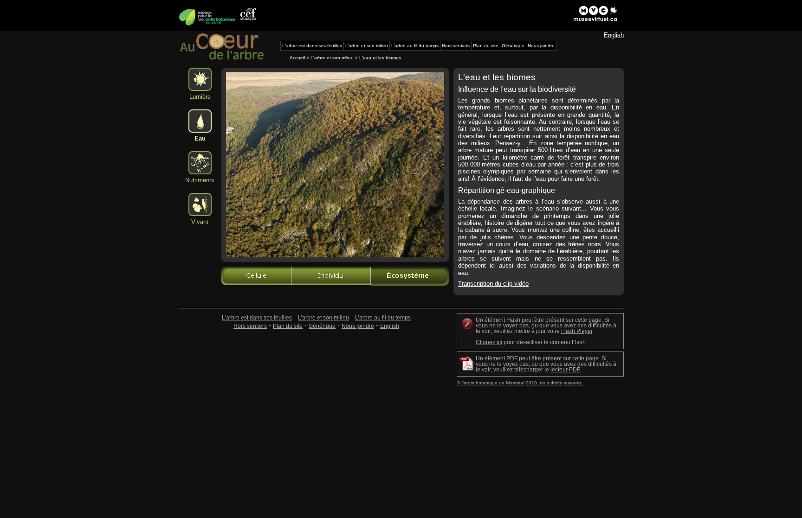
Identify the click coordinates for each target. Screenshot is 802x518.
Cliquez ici (489, 342)
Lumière (200, 96)
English (614, 35)
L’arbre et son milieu (323, 317)
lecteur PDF (565, 369)
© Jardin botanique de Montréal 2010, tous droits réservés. (520, 382)
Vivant (199, 221)
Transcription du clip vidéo (493, 283)
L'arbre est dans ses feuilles (257, 317)
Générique (322, 326)
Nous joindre (358, 326)
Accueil (297, 57)
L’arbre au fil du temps (383, 317)
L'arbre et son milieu (332, 57)
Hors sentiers (250, 326)
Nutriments (199, 180)
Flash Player (576, 331)
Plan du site (288, 326)
